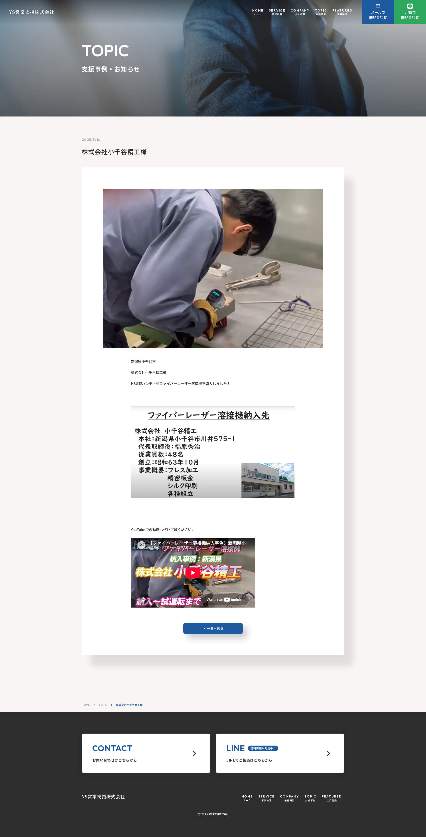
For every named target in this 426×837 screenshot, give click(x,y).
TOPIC (103, 705)
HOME (86, 705)
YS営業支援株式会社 (103, 796)
